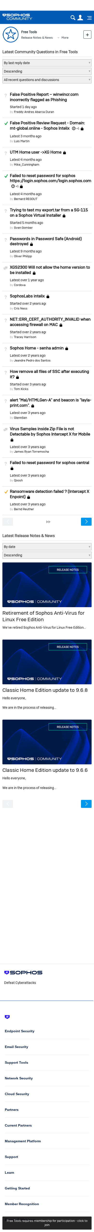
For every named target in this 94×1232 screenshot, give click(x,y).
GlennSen (20, 418)
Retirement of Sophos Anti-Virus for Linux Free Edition (43, 616)
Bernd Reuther (24, 509)
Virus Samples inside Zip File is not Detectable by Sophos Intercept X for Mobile (50, 431)
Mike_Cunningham (26, 164)
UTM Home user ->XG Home (35, 152)
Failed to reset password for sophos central (49, 462)
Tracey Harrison (25, 337)
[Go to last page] (48, 521)
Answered (6, 123)
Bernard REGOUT (25, 199)
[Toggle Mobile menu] (88, 18)
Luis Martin (21, 141)
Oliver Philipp (23, 256)
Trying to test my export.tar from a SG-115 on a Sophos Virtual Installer (49, 212)
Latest (25, 136)
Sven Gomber (23, 228)
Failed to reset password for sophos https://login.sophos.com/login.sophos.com (50, 178)
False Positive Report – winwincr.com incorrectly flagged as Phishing (44, 97)
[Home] (23, 17)
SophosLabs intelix (27, 296)
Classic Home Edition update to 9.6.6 (45, 770)
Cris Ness (20, 308)
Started (23, 107)
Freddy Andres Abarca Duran (34, 112)
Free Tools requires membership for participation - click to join (47, 1223)
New (87, 34)
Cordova (20, 285)
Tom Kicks (21, 389)
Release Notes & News (37, 38)
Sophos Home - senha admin (37, 348)
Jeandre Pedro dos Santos (32, 360)
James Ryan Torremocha (31, 452)
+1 (77, 128)
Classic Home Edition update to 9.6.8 (45, 690)
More (64, 38)
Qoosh (18, 480)
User (80, 18)
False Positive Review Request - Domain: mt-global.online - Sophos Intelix (47, 125)
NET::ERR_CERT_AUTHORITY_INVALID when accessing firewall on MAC (50, 322)
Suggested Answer (6, 491)
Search (73, 18)
